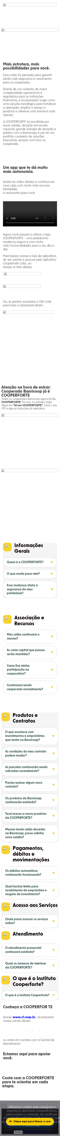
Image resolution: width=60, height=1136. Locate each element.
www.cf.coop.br (24, 1017)
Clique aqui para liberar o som (32, 1121)
